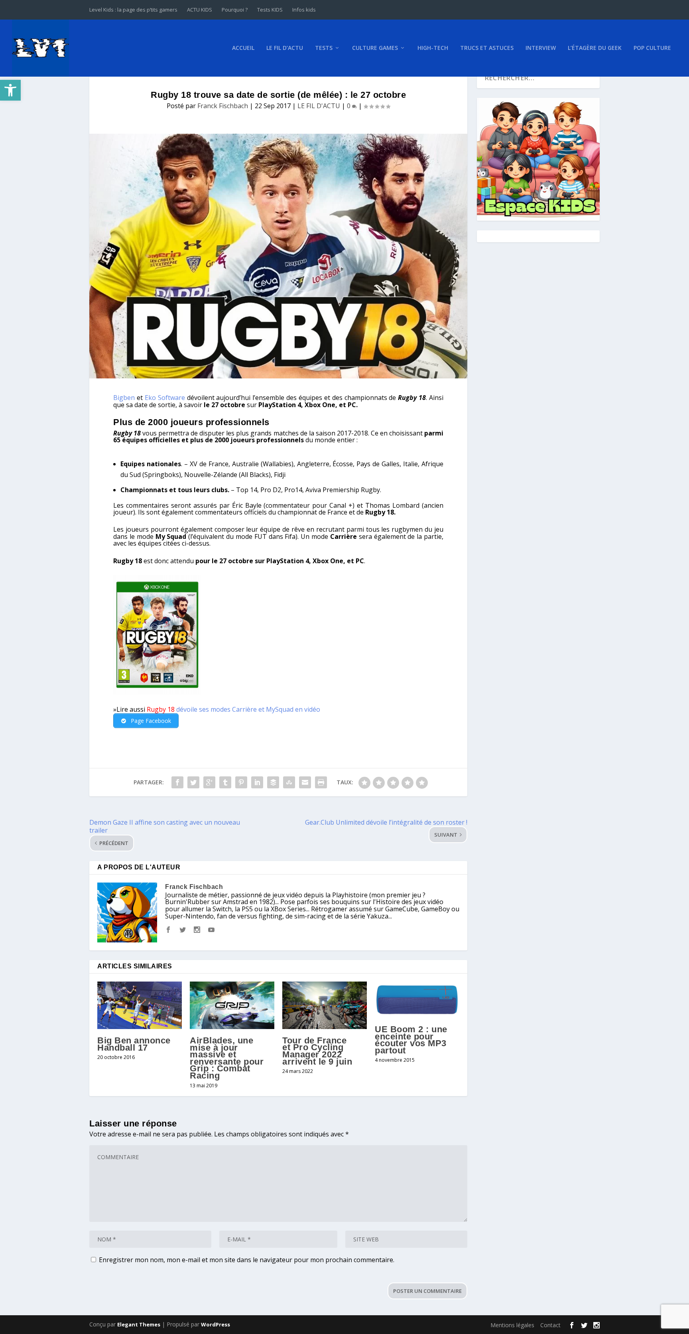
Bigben (124, 397)
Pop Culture (652, 48)
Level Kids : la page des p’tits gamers (133, 9)
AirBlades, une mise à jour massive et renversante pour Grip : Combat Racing (227, 1058)
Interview (541, 48)
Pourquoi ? (235, 9)
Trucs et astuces (487, 48)
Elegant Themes (138, 1324)
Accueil (243, 48)
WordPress (215, 1324)
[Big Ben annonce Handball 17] (139, 1005)
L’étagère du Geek (595, 48)
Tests (324, 48)
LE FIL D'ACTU (318, 105)
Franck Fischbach (222, 105)
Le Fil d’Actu (284, 48)
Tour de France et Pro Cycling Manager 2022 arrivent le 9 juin (317, 1051)
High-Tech (432, 48)
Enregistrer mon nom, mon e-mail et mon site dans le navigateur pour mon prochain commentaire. (246, 1259)
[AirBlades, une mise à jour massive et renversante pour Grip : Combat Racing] (232, 1005)
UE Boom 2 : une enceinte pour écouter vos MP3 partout (411, 1039)
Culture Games (375, 48)
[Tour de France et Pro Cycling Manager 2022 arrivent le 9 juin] (324, 1005)
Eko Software (165, 397)
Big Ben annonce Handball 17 (134, 1044)
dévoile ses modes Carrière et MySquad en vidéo (247, 709)
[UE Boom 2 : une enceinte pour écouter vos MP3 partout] (417, 1000)
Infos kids (304, 9)
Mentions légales (512, 1325)
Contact (550, 1325)
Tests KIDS (270, 9)
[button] (10, 90)
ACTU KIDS (199, 9)
